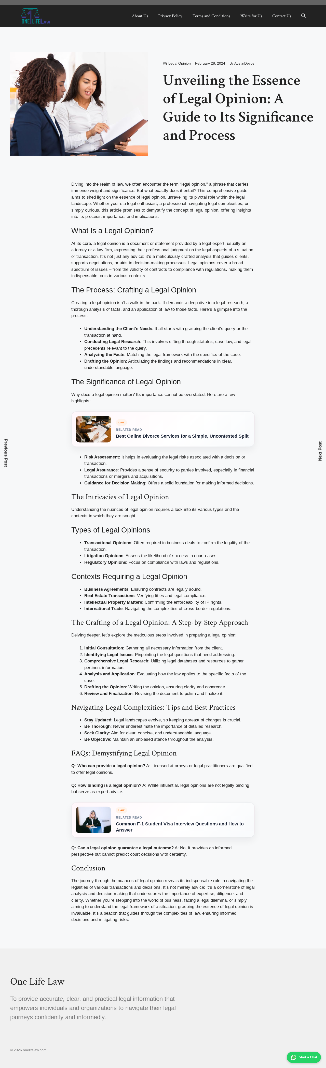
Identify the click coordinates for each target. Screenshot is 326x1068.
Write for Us (251, 16)
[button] (303, 16)
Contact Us (281, 16)
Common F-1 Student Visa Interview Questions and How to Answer (180, 826)
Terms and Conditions (211, 16)
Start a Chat (308, 1057)
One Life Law (37, 981)
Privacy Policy (170, 16)
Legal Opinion (179, 63)
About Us (140, 16)
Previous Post (6, 453)
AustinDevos (244, 63)
